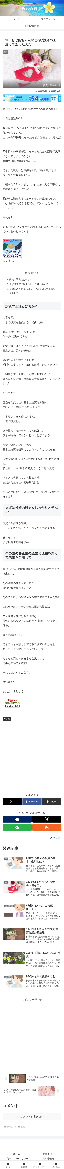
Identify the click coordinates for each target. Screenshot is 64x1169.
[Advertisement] (32, 756)
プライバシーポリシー (16, 1158)
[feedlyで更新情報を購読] (17, 827)
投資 (8, 719)
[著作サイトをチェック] (17, 819)
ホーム (16, 1153)
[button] (51, 801)
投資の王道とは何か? (20, 279)
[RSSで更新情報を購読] (46, 827)
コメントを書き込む (32, 1116)
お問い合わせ (47, 1158)
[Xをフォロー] (46, 819)
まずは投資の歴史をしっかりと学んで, (29, 284)
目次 (27, 272)
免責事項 (47, 1153)
